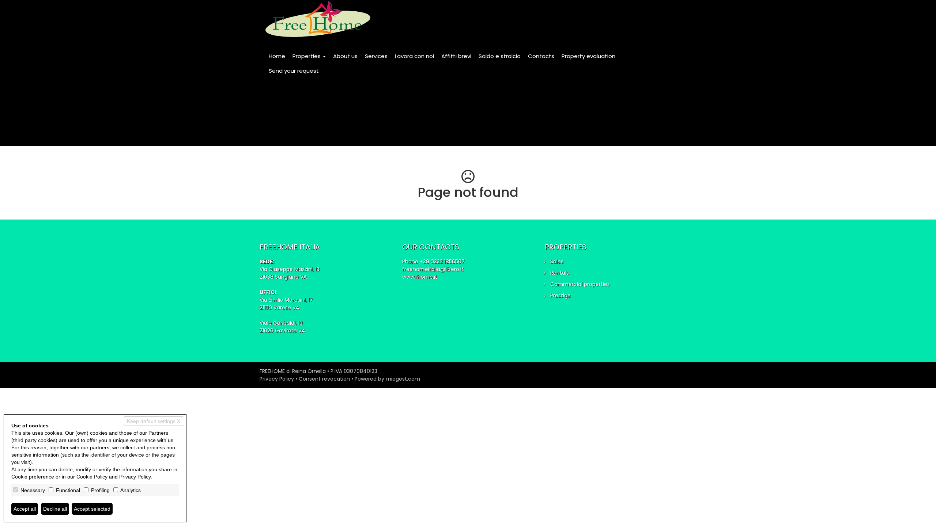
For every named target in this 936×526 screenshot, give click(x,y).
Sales (556, 261)
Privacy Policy (277, 378)
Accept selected (92, 509)
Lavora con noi (414, 56)
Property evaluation (588, 56)
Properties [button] (307, 56)
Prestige (560, 295)
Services (376, 56)
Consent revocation (324, 378)
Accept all (25, 509)
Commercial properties (580, 284)
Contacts (541, 56)
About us (345, 56)
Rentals (559, 273)
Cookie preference (32, 477)
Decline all (55, 509)
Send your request (294, 71)
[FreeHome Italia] (318, 19)
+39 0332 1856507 (442, 261)
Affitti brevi (456, 56)
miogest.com (403, 378)
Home (277, 56)
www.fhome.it (419, 277)
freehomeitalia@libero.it (433, 269)
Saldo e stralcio (500, 56)
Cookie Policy (91, 477)
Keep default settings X (153, 421)
